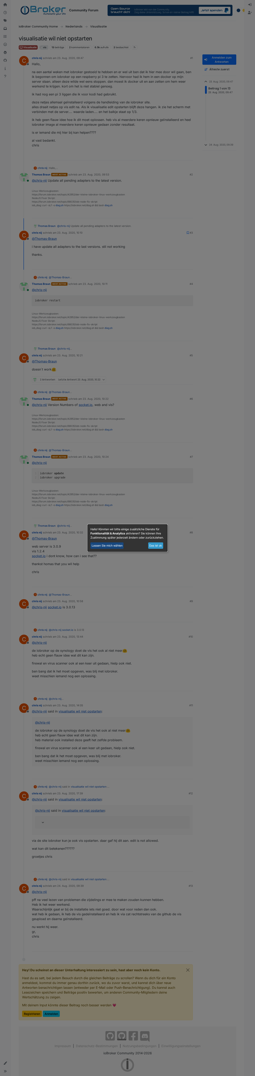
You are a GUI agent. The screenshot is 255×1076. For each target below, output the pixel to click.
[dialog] (127, 538)
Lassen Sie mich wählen (107, 545)
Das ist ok (155, 545)
